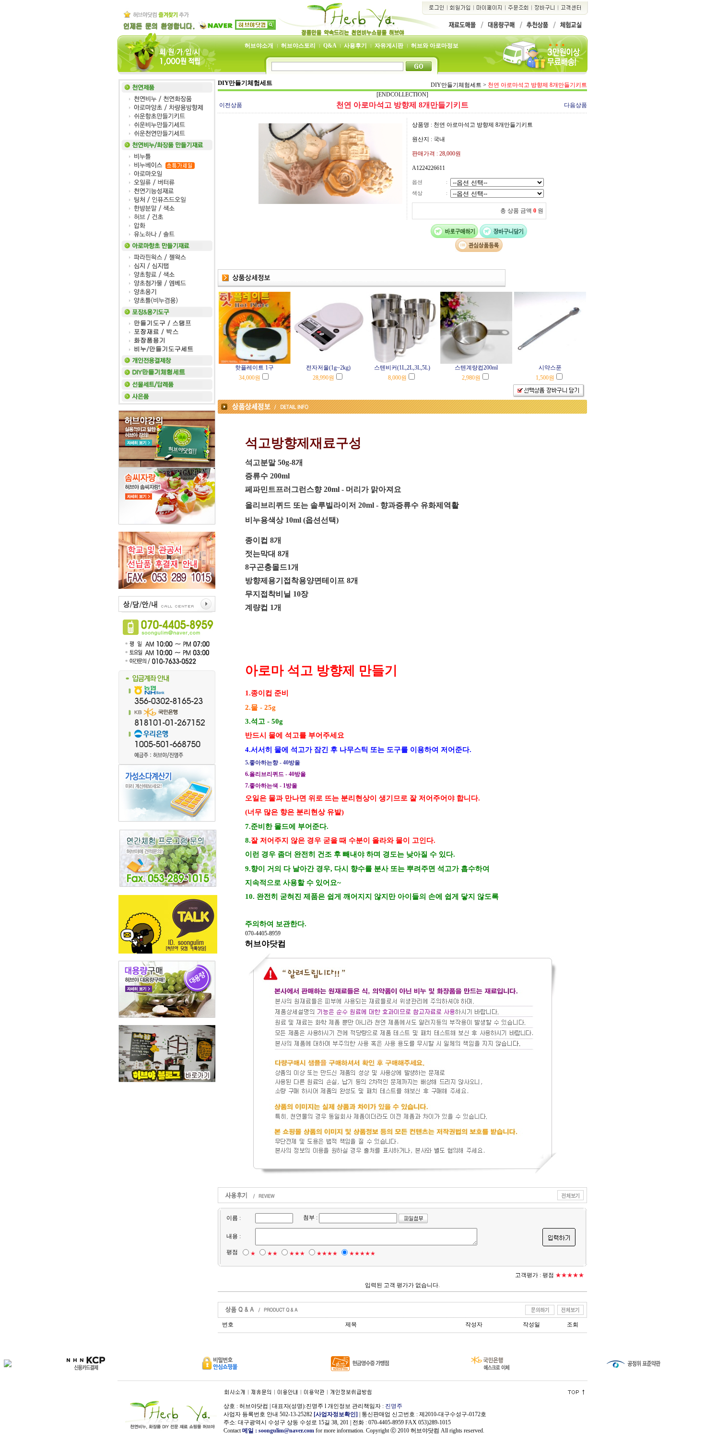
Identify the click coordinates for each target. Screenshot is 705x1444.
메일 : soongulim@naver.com (279, 1430)
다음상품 (575, 105)
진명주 (393, 1406)
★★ (272, 1253)
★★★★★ (362, 1253)
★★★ (297, 1253)
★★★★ (327, 1253)
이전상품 (230, 105)
